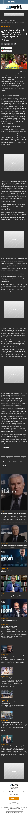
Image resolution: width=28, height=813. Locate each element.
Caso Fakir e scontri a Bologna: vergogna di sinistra (14, 545)
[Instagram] (15, 803)
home (2, 20)
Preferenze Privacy (19, 811)
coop (3, 457)
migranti (17, 457)
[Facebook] (10, 803)
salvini (8, 461)
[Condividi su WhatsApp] (8, 44)
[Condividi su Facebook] (2, 44)
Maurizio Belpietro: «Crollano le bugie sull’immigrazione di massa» (10, 627)
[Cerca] (5, 2)
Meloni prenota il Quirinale (8, 678)
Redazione (23, 791)
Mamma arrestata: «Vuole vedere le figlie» (12, 722)
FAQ (11, 794)
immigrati (9, 457)
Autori (17, 791)
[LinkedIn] (18, 803)
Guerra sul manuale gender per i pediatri (11, 596)
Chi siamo (5, 791)
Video (6, 20)
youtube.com (5, 465)
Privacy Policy (8, 811)
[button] (14, 61)
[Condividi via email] (12, 44)
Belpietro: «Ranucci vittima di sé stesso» (14, 513)
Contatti (16, 794)
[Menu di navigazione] (2, 2)
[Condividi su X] (5, 44)
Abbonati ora (14, 798)
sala (3, 461)
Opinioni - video (11, 20)
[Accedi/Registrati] (26, 2)
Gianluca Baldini (5, 40)
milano (23, 457)
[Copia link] (15, 44)
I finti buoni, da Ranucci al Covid (9, 620)
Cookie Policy (13, 811)
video (21, 461)
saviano (15, 461)
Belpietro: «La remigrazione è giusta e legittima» (13, 746)
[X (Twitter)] (13, 803)
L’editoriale (11, 791)
